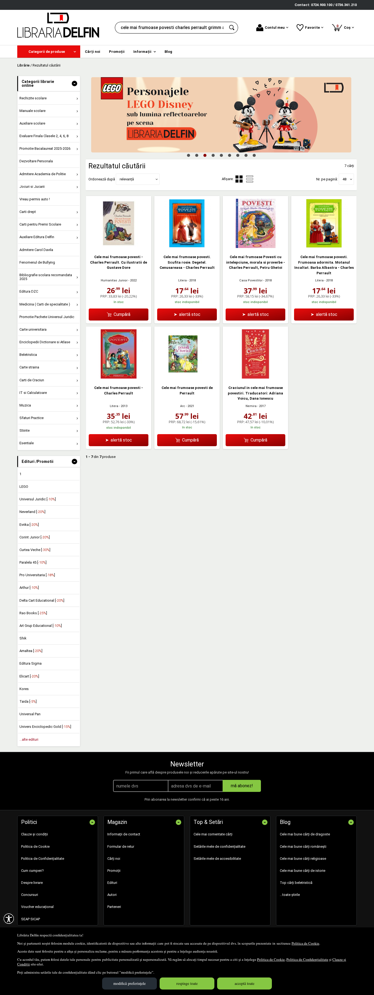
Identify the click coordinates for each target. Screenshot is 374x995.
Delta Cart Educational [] (41, 600)
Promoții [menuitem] (117, 52)
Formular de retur (120, 846)
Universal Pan (30, 714)
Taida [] (28, 701)
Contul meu (275, 27)
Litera (182, 280)
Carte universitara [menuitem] (33, 329)
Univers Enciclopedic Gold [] (45, 727)
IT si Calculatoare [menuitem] (33, 393)
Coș (344, 27)
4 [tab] (213, 155)
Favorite (312, 27)
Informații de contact (123, 834)
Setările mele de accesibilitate (217, 858)
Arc (182, 406)
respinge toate (187, 983)
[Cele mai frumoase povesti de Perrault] (187, 377)
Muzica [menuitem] (25, 405)
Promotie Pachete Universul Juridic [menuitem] (46, 317)
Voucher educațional (37, 907)
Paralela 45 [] (33, 562)
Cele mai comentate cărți (213, 834)
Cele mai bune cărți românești (303, 846)
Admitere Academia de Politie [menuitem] (42, 174)
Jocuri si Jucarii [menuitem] (32, 186)
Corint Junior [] (34, 537)
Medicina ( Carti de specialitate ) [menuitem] (44, 304)
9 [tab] (254, 155)
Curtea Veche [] (34, 550)
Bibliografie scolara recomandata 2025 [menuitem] (45, 277)
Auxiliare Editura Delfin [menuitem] (36, 237)
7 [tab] (237, 155)
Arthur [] (29, 588)
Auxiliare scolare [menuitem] (32, 123)
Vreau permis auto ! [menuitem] (34, 199)
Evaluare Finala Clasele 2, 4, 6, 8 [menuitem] (43, 136)
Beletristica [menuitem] (28, 355)
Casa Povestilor (251, 280)
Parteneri (114, 907)
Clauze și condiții (34, 834)
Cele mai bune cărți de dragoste (305, 834)
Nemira (251, 406)
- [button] (74, 83)
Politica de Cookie (305, 943)
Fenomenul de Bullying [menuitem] (37, 262)
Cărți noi (113, 858)
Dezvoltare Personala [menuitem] (36, 161)
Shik (23, 638)
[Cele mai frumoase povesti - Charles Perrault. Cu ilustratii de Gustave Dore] (118, 247)
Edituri (112, 883)
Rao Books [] (33, 613)
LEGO (23, 486)
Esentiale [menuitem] (26, 443)
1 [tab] (188, 155)
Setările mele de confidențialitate (219, 846)
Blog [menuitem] (168, 52)
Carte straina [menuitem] (29, 367)
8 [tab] (246, 155)
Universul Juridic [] (37, 499)
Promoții (113, 871)
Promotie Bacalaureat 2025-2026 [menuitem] (44, 148)
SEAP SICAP (30, 919)
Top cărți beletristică (296, 883)
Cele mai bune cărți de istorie (302, 871)
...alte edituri (28, 739)
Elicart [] (29, 676)
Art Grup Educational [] (40, 626)
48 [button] (344, 179)
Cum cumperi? (32, 871)
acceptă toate (244, 983)
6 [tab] (229, 155)
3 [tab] (205, 155)
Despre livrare (32, 883)
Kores (24, 689)
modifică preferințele (129, 983)
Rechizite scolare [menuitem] (33, 98)
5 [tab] (221, 155)
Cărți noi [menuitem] (92, 52)
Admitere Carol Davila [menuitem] (36, 250)
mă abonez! (242, 785)
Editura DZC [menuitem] (28, 291)
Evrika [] (29, 525)
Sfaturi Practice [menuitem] (31, 418)
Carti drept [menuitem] (27, 212)
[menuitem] (48, 51)
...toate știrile (290, 895)
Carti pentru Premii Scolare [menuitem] (40, 224)
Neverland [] (32, 512)
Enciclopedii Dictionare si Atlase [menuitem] (44, 342)
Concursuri (29, 895)
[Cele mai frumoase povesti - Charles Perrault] (118, 377)
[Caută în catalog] (232, 28)
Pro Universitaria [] (37, 575)
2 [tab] (196, 155)
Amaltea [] (30, 651)
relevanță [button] (127, 179)
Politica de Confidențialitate (307, 959)
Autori (112, 895)
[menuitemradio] (249, 179)
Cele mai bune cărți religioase (303, 858)
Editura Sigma (30, 663)
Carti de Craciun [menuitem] (31, 380)
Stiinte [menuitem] (24, 430)
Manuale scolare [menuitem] (32, 111)
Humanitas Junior (114, 280)
